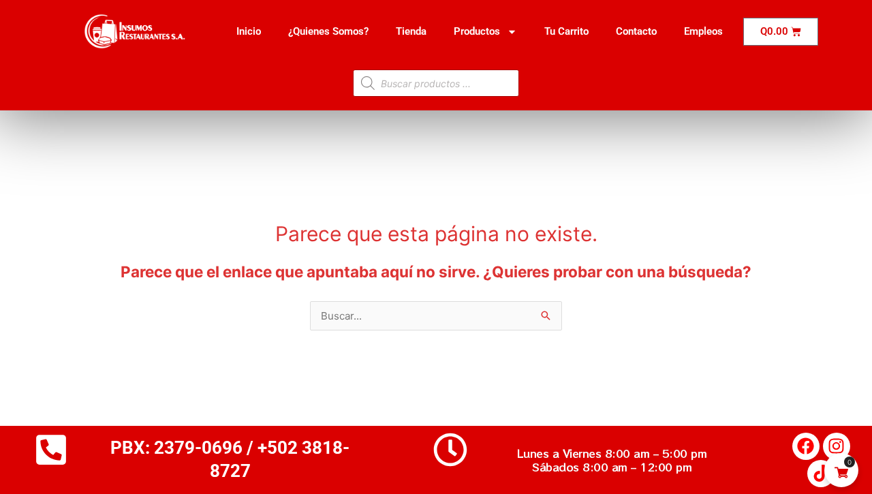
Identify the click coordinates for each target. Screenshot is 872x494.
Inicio (248, 31)
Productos (477, 31)
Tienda (411, 31)
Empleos (703, 31)
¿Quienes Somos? (328, 31)
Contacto (636, 31)
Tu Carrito (566, 31)
